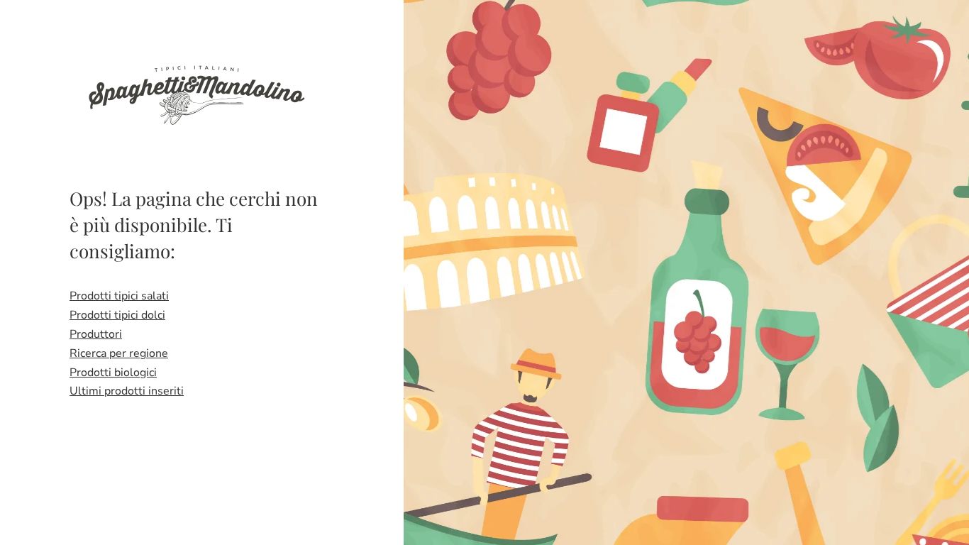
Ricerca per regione (119, 353)
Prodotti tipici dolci (117, 315)
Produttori (96, 334)
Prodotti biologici (113, 372)
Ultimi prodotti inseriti (127, 391)
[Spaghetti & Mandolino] (196, 94)
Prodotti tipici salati (119, 296)
